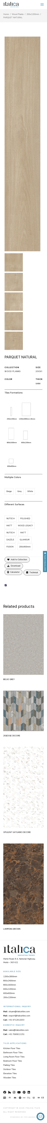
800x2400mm (9, 980)
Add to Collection (19, 559)
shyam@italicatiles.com (16, 1011)
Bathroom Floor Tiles (13, 1052)
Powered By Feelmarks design (27, 1117)
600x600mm (9, 993)
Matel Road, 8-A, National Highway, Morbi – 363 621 (19, 961)
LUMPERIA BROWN (11, 929)
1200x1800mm (10, 976)
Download (15, 565)
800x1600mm (9, 985)
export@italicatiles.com (16, 1015)
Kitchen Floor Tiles (11, 1048)
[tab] (23, 392)
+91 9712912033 (13, 1020)
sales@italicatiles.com (16, 1030)
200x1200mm (33, 14)
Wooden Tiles (9, 1077)
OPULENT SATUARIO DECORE (17, 832)
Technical (33, 572)
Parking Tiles (9, 1065)
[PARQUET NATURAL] (14, 263)
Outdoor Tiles (9, 1069)
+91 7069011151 (13, 1034)
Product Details (27, 643)
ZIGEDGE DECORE (11, 735)
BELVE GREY (9, 679)
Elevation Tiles (10, 1073)
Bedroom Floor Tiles (12, 1061)
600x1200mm (9, 989)
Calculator (15, 572)
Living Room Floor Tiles (14, 1056)
